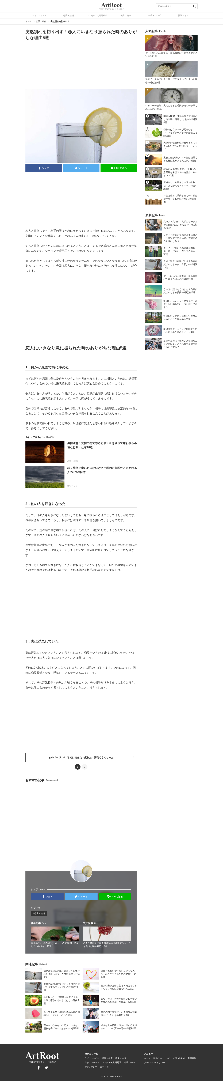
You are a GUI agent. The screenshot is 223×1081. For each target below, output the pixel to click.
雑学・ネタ (183, 15)
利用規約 (192, 1058)
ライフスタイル (39, 15)
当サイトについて (161, 1058)
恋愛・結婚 (68, 15)
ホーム (28, 21)
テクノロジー (91, 1066)
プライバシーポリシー (154, 1062)
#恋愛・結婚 (39, 913)
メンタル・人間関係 (97, 15)
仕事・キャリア (92, 1062)
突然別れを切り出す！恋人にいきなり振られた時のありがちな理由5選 (61, 21)
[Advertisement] (81, 64)
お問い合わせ (178, 1058)
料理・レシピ (154, 15)
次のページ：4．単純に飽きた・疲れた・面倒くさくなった (81, 757)
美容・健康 (126, 15)
